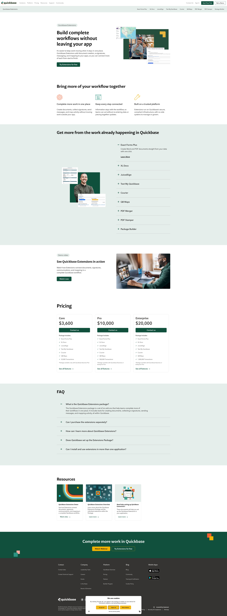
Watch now (64, 279)
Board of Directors (86, 588)
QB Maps (189, 9)
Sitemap (166, 609)
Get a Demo (220, 3)
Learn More (125, 157)
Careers (83, 574)
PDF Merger (198, 9)
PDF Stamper (208, 9)
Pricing (36, 3)
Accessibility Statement (162, 607)
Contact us (74, 330)
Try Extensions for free (68, 64)
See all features (65, 369)
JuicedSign (160, 9)
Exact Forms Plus (142, 9)
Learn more (93, 517)
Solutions (22, 3)
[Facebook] (82, 599)
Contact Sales (62, 569)
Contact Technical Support (65, 574)
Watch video (64, 517)
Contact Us (189, 3)
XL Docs (152, 9)
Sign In (197, 3)
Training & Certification (132, 579)
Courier (182, 9)
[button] (143, 150)
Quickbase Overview (109, 569)
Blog (127, 569)
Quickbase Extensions (10, 9)
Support (51, 3)
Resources (44, 3)
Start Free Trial (207, 3)
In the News (84, 584)
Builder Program (108, 584)
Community (60, 3)
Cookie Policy (130, 584)
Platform (30, 3)
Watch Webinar (101, 549)
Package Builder (219, 9)
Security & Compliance (154, 609)
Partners (105, 579)
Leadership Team (85, 569)
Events (82, 579)
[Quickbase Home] (67, 600)
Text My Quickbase (171, 9)
